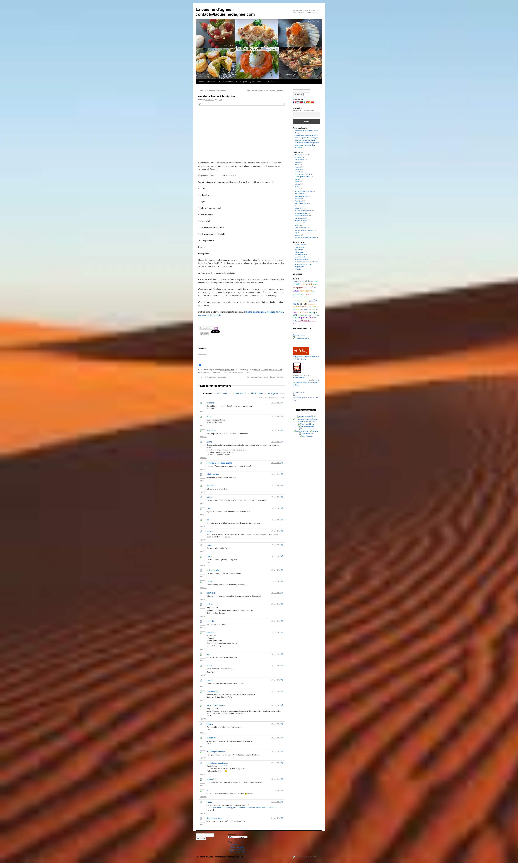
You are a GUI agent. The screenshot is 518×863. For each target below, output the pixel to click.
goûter (296, 306)
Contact (271, 81)
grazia (209, 801)
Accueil (201, 81)
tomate (306, 320)
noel (314, 306)
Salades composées (301, 220)
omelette (248, 311)
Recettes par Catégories (245, 81)
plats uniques (299, 208)
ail (294, 281)
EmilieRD (211, 485)
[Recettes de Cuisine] (306, 429)
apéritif (305, 281)
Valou (209, 665)
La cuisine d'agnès (213, 9)
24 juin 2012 (276, 802)
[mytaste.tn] (314, 431)
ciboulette (307, 287)
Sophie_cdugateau (214, 818)
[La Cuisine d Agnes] (294, 395)
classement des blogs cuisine (302, 382)
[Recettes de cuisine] (301, 354)
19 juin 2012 (276, 581)
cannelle (303, 284)
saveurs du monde (300, 228)
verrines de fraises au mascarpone (212, 90)
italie (305, 307)
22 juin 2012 (276, 779)
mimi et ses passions (301, 259)
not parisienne (299, 266)
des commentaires (237, 849)
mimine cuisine (213, 474)
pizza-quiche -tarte (227, 369)
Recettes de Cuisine (299, 377)
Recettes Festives (226, 81)
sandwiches (298, 223)
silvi (208, 790)
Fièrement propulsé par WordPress (306, 857)
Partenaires (298, 198)
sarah (209, 508)
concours (298, 167)
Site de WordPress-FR (237, 852)
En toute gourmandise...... (217, 751)
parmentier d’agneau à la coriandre (306, 140)
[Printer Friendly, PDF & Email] (205, 334)
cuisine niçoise (259, 311)
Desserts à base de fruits (302, 174)
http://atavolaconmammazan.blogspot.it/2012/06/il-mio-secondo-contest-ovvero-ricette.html (242, 807)
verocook (210, 402)
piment (305, 312)
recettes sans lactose (301, 215)
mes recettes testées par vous (304, 191)
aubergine (270, 311)
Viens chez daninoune (216, 705)
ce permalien (246, 372)
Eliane (209, 441)
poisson (311, 312)
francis (209, 496)
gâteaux (297, 184)
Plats (296, 206)
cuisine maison (299, 252)
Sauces (297, 225)
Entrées (297, 179)
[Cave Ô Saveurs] (306, 436)
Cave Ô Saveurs (300, 247)
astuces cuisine (299, 159)
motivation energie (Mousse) (304, 264)
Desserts (297, 172)
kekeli (209, 581)
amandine (211, 621)
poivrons (279, 311)
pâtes (295, 312)
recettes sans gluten (301, 213)
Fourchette (211, 430)
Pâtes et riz (298, 201)
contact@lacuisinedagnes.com (225, 14)
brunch (297, 164)
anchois (217, 315)
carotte (309, 284)
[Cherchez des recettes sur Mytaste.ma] (301, 431)
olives (302, 309)
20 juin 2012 (276, 705)
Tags (296, 232)
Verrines (297, 235)
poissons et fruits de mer (303, 211)
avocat (311, 281)
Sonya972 (211, 632)
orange (306, 309)
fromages (298, 181)
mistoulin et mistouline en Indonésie (306, 262)
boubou (210, 544)
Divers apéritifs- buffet (302, 176)
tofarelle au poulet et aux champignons (307, 138)
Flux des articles (237, 847)
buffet (298, 284)
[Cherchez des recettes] (306, 426)
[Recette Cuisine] (299, 336)
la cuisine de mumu (301, 254)
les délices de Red (300, 257)
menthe (310, 307)
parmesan (202, 315)
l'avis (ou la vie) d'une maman (219, 462)
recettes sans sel (300, 218)
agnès (220, 99)
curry (311, 301)
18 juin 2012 (276, 403)
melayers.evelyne (214, 570)
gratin (302, 307)
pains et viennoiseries (302, 196)
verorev (210, 530)
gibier (297, 186)
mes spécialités (299, 193)
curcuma (306, 301)
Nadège (210, 723)
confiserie (298, 169)
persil (299, 312)
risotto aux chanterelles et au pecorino (307, 142)
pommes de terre (312, 314)
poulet (296, 317)
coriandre (306, 290)
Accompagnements (301, 155)
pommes (301, 315)
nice (276, 369)
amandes (298, 281)
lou (208, 519)
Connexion (233, 844)
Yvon (209, 416)
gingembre (311, 304)
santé (299, 321)
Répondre (203, 412)
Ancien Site (211, 81)
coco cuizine (299, 249)
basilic (210, 315)
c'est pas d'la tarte (300, 245)
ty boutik (298, 269)
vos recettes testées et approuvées (305, 237)
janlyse (209, 604)
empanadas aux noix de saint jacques (306, 135)
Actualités (298, 157)
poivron (209, 372)
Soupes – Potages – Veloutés (304, 230)
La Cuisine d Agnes (299, 392)
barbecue (298, 162)
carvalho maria (213, 691)
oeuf (280, 369)
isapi (208, 654)
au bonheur (211, 737)
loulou (209, 556)
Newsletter (261, 81)
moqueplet (211, 592)
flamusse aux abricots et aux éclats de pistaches (266, 90)
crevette (210, 679)
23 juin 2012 (276, 790)
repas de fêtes (306, 317)
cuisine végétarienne (305, 297)
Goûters (297, 189)
